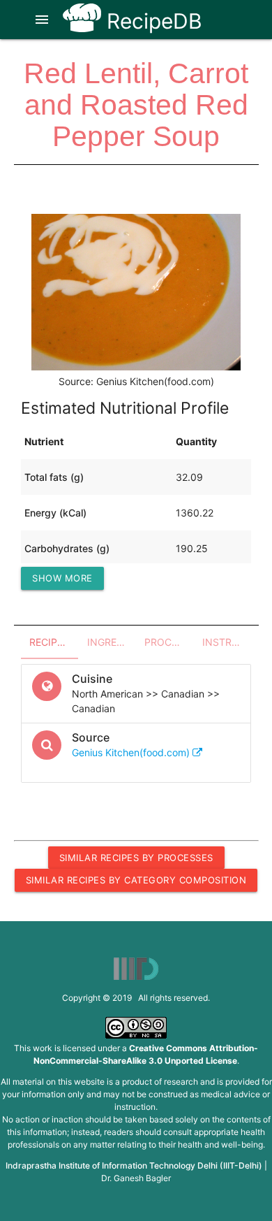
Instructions (227, 642)
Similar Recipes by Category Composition (136, 880)
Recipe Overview (54, 642)
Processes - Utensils (169, 642)
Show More (62, 578)
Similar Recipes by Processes (136, 857)
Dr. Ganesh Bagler (136, 1178)
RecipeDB (151, 21)
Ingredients (112, 642)
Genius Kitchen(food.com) (132, 752)
